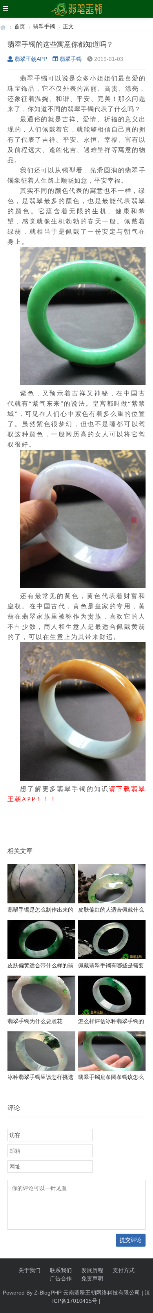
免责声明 (92, 1278)
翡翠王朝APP (31, 59)
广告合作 (61, 1278)
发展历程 (92, 1270)
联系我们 (61, 1270)
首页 (19, 26)
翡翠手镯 (44, 26)
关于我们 (29, 1270)
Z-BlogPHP (48, 1292)
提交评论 (131, 1240)
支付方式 (124, 1270)
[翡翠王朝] (3, 26)
